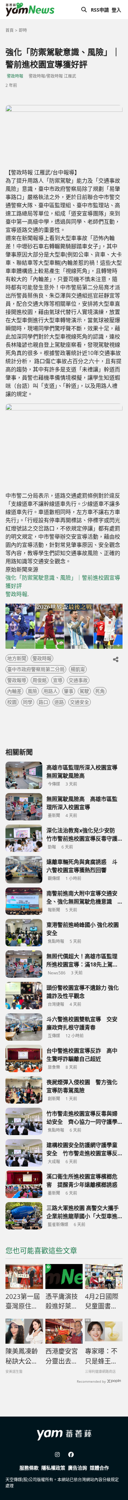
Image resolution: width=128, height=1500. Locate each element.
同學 (27, 702)
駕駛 (84, 691)
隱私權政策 (53, 1467)
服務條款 (29, 1467)
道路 (59, 702)
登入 (116, 9)
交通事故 (78, 680)
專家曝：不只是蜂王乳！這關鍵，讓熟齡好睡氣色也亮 (101, 1356)
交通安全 (79, 702)
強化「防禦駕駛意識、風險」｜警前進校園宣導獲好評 (62, 582)
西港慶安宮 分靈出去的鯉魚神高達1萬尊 (64, 1356)
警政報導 (16, 680)
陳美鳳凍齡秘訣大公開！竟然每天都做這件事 (21, 1356)
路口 (43, 702)
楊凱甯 (78, 669)
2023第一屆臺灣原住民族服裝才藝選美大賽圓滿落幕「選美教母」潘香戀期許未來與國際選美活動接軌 (22, 1301)
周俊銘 (39, 680)
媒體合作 (99, 1467)
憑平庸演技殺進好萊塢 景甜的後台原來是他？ (61, 1301)
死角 (100, 691)
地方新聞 (16, 658)
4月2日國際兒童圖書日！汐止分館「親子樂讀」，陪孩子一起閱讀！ (103, 1301)
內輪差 (14, 691)
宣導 (57, 680)
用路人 (50, 691)
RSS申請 (100, 9)
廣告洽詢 (77, 1467)
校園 (12, 702)
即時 (23, 30)
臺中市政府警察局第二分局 (36, 669)
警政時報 (15, 76)
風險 (32, 691)
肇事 (68, 691)
